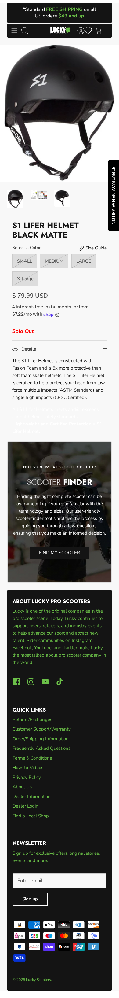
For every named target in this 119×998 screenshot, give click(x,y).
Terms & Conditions (32, 758)
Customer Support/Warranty (42, 729)
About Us (22, 787)
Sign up (30, 899)
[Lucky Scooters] (60, 30)
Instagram (82, 640)
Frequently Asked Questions (41, 748)
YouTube (43, 648)
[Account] (78, 30)
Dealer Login (25, 806)
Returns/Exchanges (32, 719)
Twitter (70, 648)
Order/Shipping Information (41, 739)
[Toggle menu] (14, 30)
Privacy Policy (27, 777)
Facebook (22, 648)
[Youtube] (45, 681)
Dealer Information (32, 797)
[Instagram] (31, 681)
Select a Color (26, 248)
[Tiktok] (59, 681)
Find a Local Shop (31, 816)
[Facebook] (16, 681)
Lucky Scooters (38, 979)
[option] (59, 113)
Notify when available (113, 196)
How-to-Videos (28, 767)
